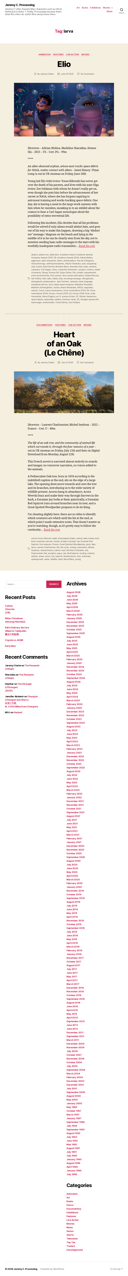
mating (73, 547)
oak (86, 550)
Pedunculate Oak (39, 553)
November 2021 (75, 805)
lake (93, 544)
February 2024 (74, 704)
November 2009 (75, 1047)
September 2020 (75, 857)
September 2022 (75, 767)
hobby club (57, 278)
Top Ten (70, 1242)
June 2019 (72, 909)
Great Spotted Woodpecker (72, 544)
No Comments (87, 74)
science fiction (68, 296)
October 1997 (73, 1111)
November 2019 (75, 890)
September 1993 (75, 1129)
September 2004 (75, 1070)
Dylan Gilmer (66, 272)
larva (51, 284)
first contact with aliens (73, 275)
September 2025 (75, 633)
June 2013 (72, 1025)
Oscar (41, 290)
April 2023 (72, 741)
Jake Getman (62, 281)
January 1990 (74, 1159)
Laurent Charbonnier (46, 547)
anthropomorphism (55, 263)
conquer (82, 269)
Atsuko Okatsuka (73, 263)
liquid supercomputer (64, 284)
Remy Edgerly (48, 296)
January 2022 (74, 797)
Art (78, 7)
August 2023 (73, 726)
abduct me (44, 254)
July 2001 (71, 1088)
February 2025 (74, 659)
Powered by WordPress (52, 1269)
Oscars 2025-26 (63, 293)
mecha (56, 287)
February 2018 (74, 950)
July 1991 (71, 1152)
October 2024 (74, 674)
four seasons (45, 544)
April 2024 (72, 696)
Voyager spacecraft (89, 299)
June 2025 (72, 644)
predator (52, 553)
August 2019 (73, 902)
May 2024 (71, 693)
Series (69, 1231)
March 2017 (72, 984)
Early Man (10, 646)
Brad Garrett (48, 266)
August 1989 (73, 1163)
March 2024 (73, 700)
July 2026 (71, 596)
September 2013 (75, 1021)
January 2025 (74, 663)
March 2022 (73, 790)
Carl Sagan (46, 269)
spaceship (49, 299)
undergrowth (37, 559)
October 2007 (74, 1055)
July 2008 (72, 1051)
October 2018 (73, 924)
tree (79, 556)
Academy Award (67, 254)
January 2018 (74, 954)
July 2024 (71, 685)
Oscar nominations (53, 290)
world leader (48, 302)
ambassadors (69, 260)
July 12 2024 (67, 362)
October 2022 (74, 764)
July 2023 (71, 730)
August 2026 (73, 592)
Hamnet (18, 712)
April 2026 (72, 607)
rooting (83, 553)
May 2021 (71, 827)
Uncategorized (74, 1250)
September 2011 (75, 1036)
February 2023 (74, 749)
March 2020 (73, 879)
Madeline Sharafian (83, 284)
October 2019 (73, 894)
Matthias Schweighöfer (41, 287)
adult (54, 538)
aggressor (35, 260)
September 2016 (75, 999)
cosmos (90, 269)
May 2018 (71, 939)
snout (47, 556)
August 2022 (73, 771)
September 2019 (75, 898)
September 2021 (75, 812)
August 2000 (73, 1096)
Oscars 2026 (78, 293)
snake (41, 556)
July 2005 (72, 1066)
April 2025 (72, 652)
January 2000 (74, 1103)
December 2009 (75, 1043)
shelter (34, 556)
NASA (80, 287)
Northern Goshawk (75, 550)
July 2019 (71, 905)
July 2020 (72, 864)
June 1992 (72, 1140)
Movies (106, 7)
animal (79, 538)
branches (40, 541)
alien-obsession (49, 260)
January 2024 (74, 708)
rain (64, 553)
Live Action (72, 54)
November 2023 (75, 715)
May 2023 (71, 737)
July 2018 (71, 931)
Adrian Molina (86, 257)
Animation (44, 54)
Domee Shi (54, 272)
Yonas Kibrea (61, 302)
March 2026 (73, 611)
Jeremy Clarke (47, 74)
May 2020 (72, 872)
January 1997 (73, 1118)
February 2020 (74, 883)
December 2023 (75, 711)
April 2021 (72, 831)
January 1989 (74, 1170)
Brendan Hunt (76, 266)
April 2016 (72, 1010)
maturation (82, 547)
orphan (34, 290)
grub (88, 544)
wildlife (53, 559)
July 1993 (71, 1137)
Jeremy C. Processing (19, 4)
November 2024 (75, 670)
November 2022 (75, 760)
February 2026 (74, 614)
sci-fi (58, 296)
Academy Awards (84, 254)
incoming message (72, 278)
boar (33, 541)
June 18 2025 (67, 74)
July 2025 (71, 640)
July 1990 (71, 1155)
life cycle (64, 547)
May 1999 (71, 1107)
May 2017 (71, 976)
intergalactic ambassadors (43, 281)
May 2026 (71, 603)
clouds (57, 541)
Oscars (52, 293)
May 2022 (71, 782)
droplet (63, 541)
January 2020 (74, 887)
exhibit (80, 272)
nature (57, 550)
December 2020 (75, 846)
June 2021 (72, 823)
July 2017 (71, 969)
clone (54, 269)
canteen (92, 266)
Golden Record (91, 275)
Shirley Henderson (87, 296)
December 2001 (75, 1084)
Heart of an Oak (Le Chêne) (64, 343)
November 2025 (75, 626)
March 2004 (73, 1073)
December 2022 (75, 756)
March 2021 (72, 834)
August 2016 (73, 1002)
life (57, 547)
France (55, 544)
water (47, 559)
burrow (49, 541)
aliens (59, 260)
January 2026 (74, 618)
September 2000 (75, 1092)
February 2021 (74, 838)
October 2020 (74, 853)
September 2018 (75, 928)
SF (77, 296)
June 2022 (72, 778)
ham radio (46, 278)
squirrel (58, 556)
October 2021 (73, 808)
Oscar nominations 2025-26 (76, 290)
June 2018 (72, 935)
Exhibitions (95, 7)
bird (97, 538)
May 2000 (72, 1099)
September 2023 (75, 723)
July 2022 (71, 775)
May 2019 (71, 913)
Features (58, 54)
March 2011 (72, 1040)
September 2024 (75, 678)
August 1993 (73, 1133)
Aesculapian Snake (66, 538)
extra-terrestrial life (40, 275)
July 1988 (71, 1174)
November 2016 (75, 991)
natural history (46, 550)
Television (72, 1238)
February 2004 (74, 1077)
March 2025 (73, 655)
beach (39, 266)
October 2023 (74, 719)
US (78, 299)
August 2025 (73, 637)
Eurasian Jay (74, 541)
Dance (70, 1205)
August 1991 (73, 1148)
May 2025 (71, 648)
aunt (84, 263)
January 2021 (73, 842)
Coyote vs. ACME (14, 640)
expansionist (90, 272)
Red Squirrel (72, 553)
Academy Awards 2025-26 (43, 257)
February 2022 (74, 793)
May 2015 (71, 1014)
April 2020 (72, 876)
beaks (91, 538)
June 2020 (72, 868)
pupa (59, 553)
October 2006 (74, 1062)
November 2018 (75, 920)
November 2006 (75, 1058)
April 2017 (72, 980)
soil (52, 556)
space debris (37, 299)
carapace (35, 269)
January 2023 (74, 752)
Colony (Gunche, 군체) (10, 609)
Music (110, 11)
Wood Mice (69, 559)
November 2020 (75, 849)
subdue (57, 299)
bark (85, 538)
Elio (64, 64)
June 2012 (72, 1028)
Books (85, 7)
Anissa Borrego (38, 263)
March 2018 (72, 946)
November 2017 (75, 958)
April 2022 (72, 786)
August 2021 (73, 816)
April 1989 (72, 1167)
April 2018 (72, 943)
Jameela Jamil (76, 281)
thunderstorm (69, 556)
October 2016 (73, 995)
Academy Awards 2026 (68, 257)
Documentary (44, 325)
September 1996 (75, 1122)
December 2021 (75, 801)
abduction (54, 254)
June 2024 (72, 689)
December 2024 (75, 667)
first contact (56, 275)
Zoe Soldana (74, 302)
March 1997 (72, 1114)
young (78, 559)
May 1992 (71, 1144)
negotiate (88, 287)
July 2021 (71, 820)
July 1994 (71, 1126)
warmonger (36, 302)
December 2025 (75, 622)
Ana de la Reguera (85, 260)
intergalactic (87, 278)
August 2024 (73, 681)
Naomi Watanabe (68, 287)
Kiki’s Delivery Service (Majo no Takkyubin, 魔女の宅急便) (17, 631)
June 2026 (72, 599)
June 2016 (72, 1006)
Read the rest (87, 246)
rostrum (90, 553)
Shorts (70, 1235)
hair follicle (36, 278)
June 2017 (72, 973)
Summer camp (69, 299)
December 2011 (75, 1032)
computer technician (67, 269)
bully (86, 266)
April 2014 (72, 1017)
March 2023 (73, 745)
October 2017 (73, 961)
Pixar (87, 293)
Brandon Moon (62, 266)
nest (63, 550)
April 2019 (72, 917)
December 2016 (75, 987)
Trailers (70, 1246)
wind (60, 559)
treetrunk (86, 556)
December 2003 (75, 1081)
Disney (45, 272)
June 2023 (72, 734)
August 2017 (73, 965)
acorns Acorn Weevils (41, 538)
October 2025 (74, 629)
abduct (34, 254)
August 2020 (73, 861)
